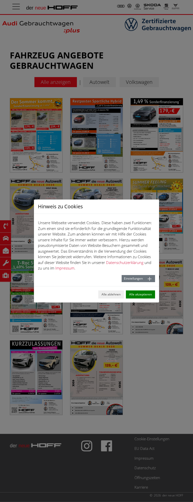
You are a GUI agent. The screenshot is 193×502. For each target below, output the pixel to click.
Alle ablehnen (111, 294)
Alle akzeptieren (140, 294)
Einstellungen (133, 278)
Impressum (64, 268)
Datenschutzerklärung (124, 262)
